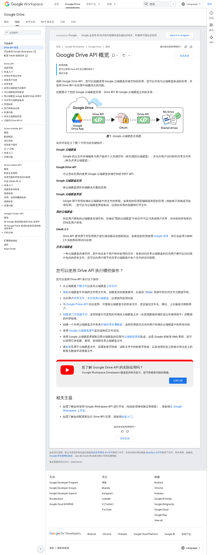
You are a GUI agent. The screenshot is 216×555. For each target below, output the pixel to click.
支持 (73, 21)
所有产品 (91, 4)
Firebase (159, 493)
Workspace (33, 4)
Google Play (160, 515)
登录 (209, 4)
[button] (22, 72)
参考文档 (30, 21)
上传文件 (111, 286)
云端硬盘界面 (132, 336)
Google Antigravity (164, 504)
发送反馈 (184, 55)
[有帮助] (185, 46)
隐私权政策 (63, 548)
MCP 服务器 (47, 21)
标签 (68, 346)
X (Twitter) (107, 504)
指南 (17, 21)
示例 (62, 21)
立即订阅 (178, 380)
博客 (104, 482)
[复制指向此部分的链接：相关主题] (75, 398)
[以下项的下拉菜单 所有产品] (100, 4)
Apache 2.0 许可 (154, 452)
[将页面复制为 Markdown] (124, 55)
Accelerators (56, 498)
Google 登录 (161, 236)
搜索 (65, 292)
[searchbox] (22, 32)
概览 (6, 21)
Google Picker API (77, 304)
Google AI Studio (163, 498)
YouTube (107, 509)
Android (158, 482)
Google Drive (72, 4)
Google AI (170, 534)
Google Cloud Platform (146, 534)
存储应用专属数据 (111, 324)
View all (158, 520)
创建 (75, 314)
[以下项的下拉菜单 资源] (116, 4)
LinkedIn (106, 498)
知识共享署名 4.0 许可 (102, 452)
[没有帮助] (190, 46)
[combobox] (160, 4)
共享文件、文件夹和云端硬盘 (91, 298)
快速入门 (127, 416)
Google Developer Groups (62, 488)
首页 (56, 4)
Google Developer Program (63, 482)
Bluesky (106, 488)
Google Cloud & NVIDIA (61, 504)
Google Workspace (74, 46)
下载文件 (81, 286)
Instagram (107, 493)
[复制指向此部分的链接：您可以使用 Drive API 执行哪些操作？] (127, 271)
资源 (109, 4)
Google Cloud (161, 509)
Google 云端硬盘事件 (81, 330)
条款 (51, 548)
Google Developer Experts (63, 493)
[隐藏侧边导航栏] (40, 549)
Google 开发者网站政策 (61, 456)
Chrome (158, 488)
